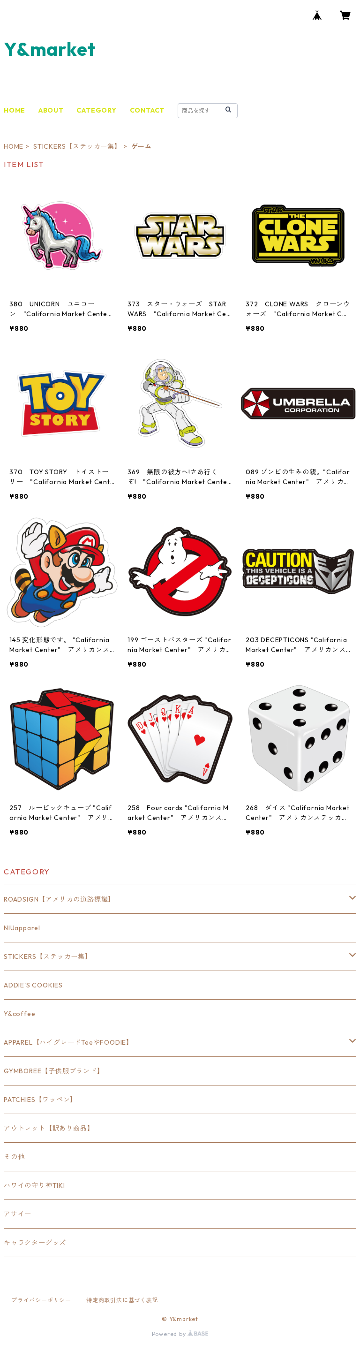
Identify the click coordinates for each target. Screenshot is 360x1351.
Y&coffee (19, 1013)
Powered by (170, 1333)
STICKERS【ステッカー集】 (77, 146)
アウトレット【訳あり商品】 (49, 1128)
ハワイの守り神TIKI (34, 1185)
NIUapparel (22, 928)
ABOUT (51, 110)
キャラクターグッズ (35, 1242)
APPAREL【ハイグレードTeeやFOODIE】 (68, 1042)
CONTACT (147, 110)
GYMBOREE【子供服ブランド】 (54, 1071)
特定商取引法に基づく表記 (122, 1300)
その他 (14, 1157)
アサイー (17, 1214)
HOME (14, 110)
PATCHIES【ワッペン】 (40, 1099)
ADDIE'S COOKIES (33, 985)
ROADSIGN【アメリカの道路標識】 (59, 899)
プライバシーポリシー (41, 1300)
